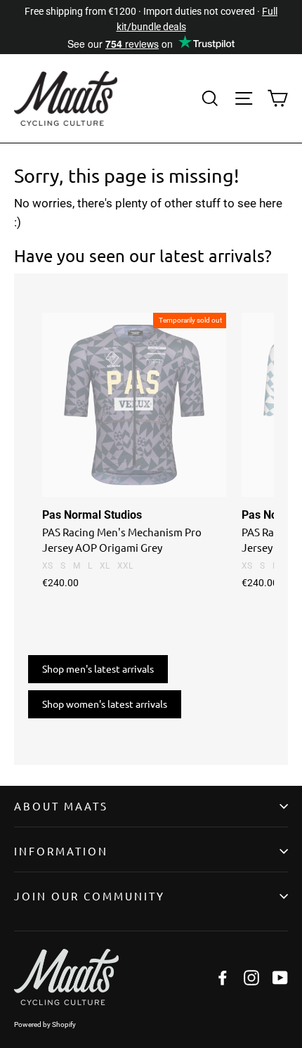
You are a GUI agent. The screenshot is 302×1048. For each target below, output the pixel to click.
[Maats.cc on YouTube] (280, 976)
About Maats (61, 806)
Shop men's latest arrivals (98, 668)
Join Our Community (89, 896)
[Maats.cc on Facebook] (222, 976)
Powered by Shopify (45, 1024)
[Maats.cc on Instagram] (251, 976)
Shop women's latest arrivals (104, 703)
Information (61, 851)
